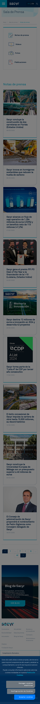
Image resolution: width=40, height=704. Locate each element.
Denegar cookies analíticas (26, 684)
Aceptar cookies (26, 697)
